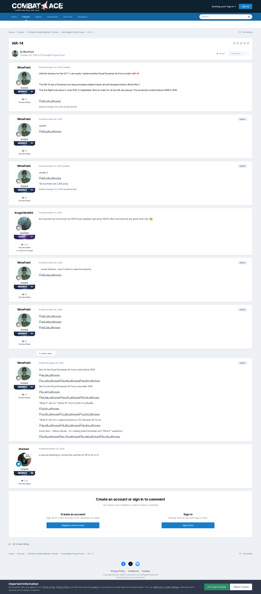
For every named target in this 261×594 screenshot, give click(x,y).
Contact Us (133, 571)
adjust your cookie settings (166, 587)
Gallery (38, 17)
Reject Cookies (241, 587)
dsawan (24, 448)
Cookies (146, 571)
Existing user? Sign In (223, 6)
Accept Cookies (217, 587)
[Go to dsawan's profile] (24, 459)
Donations (82, 17)
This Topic (237, 17)
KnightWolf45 (24, 212)
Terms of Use (48, 587)
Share (221, 53)
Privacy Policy (118, 571)
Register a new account (73, 525)
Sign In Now (188, 525)
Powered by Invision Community (130, 577)
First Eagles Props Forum (52, 55)
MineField (28, 52)
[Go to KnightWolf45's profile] (24, 223)
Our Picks (67, 17)
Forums (26, 17)
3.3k (25, 480)
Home (14, 17)
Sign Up (245, 6)
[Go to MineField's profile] (15, 53)
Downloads (52, 17)
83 (25, 99)
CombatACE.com (132, 575)
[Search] (249, 16)
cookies (94, 587)
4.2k (25, 244)
